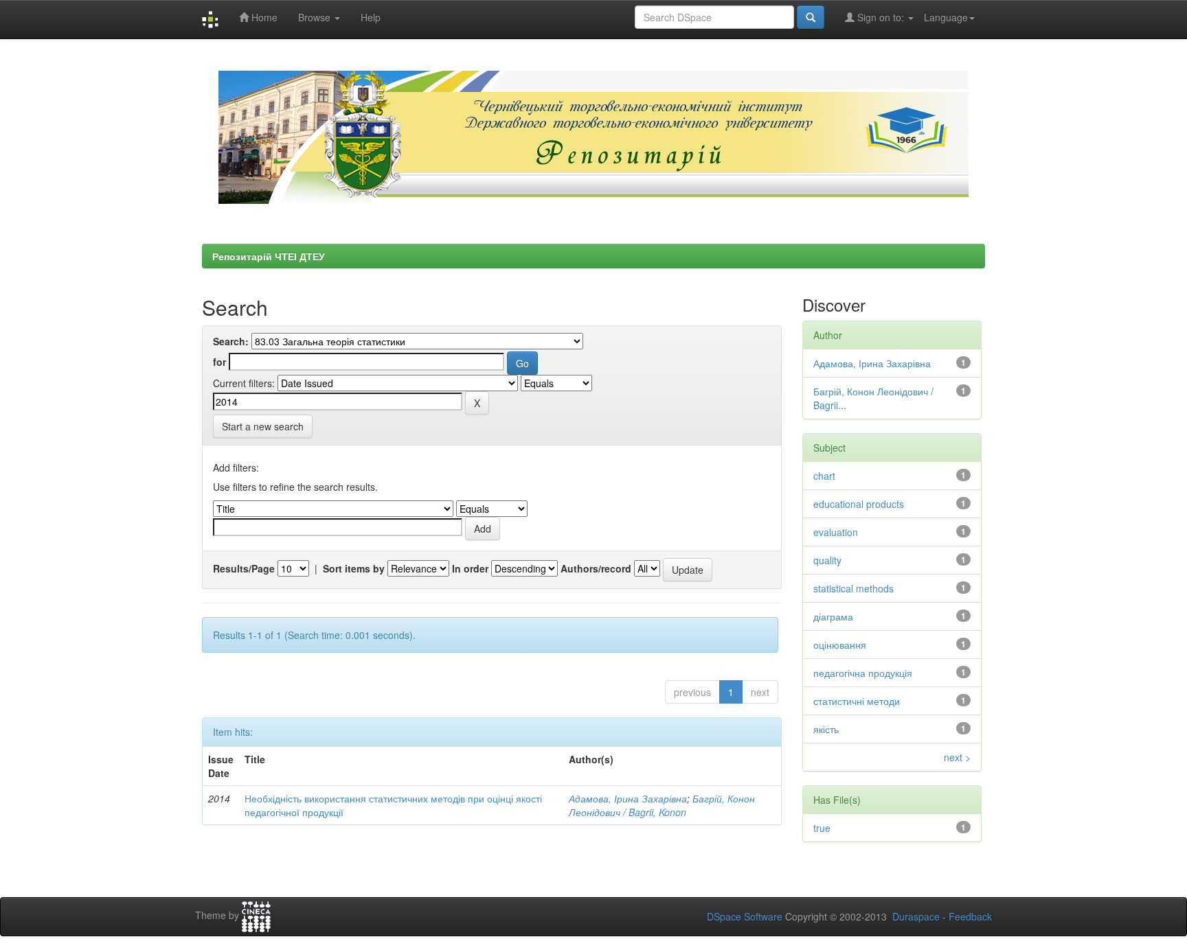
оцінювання (839, 644)
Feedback (970, 916)
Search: (231, 341)
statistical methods (853, 588)
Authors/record (596, 568)
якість (826, 729)
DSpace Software (744, 916)
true (821, 828)
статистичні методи (856, 701)
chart (824, 476)
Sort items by (354, 568)
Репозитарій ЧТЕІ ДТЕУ (268, 256)
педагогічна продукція (862, 673)
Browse (315, 17)
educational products (858, 504)
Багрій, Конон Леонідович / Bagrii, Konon (662, 805)
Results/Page (244, 568)
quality (827, 560)
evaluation (835, 532)
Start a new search (263, 426)
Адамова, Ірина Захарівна (628, 798)
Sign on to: (881, 17)
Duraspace (916, 916)
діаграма (833, 616)
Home (263, 17)
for (219, 362)
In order (470, 568)
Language (946, 17)
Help (371, 17)
